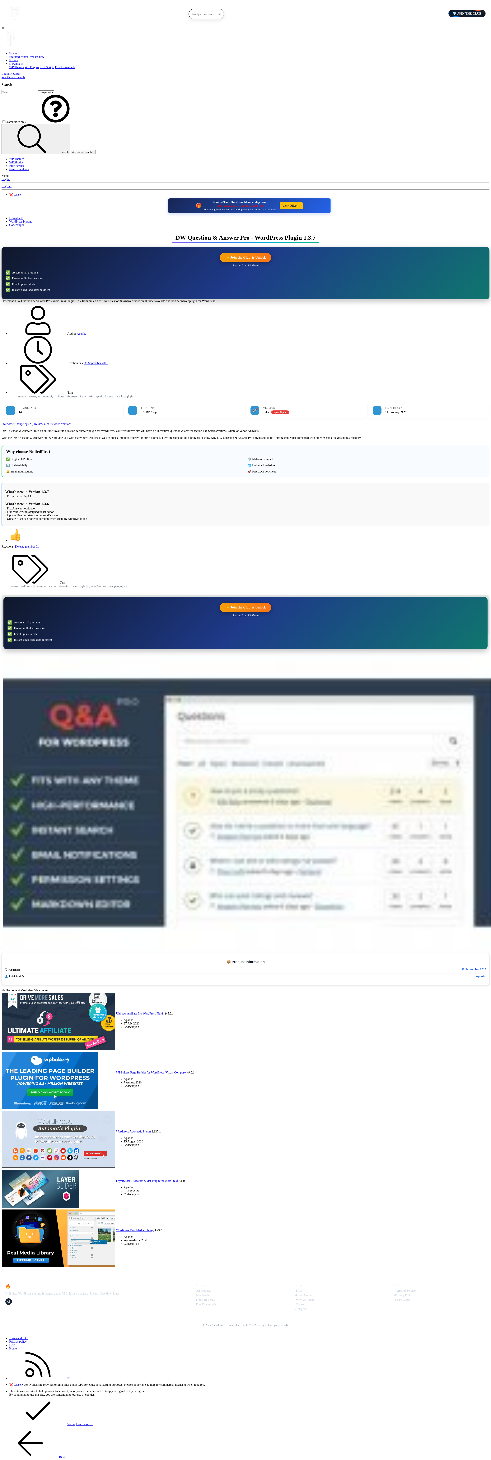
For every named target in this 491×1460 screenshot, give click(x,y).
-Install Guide (303, 1295)
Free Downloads (65, 67)
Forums (13, 60)
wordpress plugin (125, 396)
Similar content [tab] (11, 990)
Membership (203, 1295)
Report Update (280, 412)
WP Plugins (32, 67)
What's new (37, 56)
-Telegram (301, 1309)
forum (83, 396)
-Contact (300, 1304)
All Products (203, 1290)
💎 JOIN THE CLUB (467, 13)
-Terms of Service (405, 1290)
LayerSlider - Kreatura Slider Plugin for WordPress (147, 1180)
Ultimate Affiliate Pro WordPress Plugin (140, 1013)
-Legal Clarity (402, 1299)
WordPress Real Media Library (135, 1230)
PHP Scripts (47, 67)
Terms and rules (18, 1338)
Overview (8, 424)
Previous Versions (60, 424)
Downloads (16, 63)
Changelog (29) (23, 424)
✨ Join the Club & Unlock (245, 257)
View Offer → (291, 205)
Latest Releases (205, 1299)
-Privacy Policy (403, 1295)
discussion (72, 396)
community (48, 396)
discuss (60, 396)
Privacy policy (18, 1341)
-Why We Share (304, 1299)
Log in (6, 179)
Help (12, 1345)
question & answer (105, 396)
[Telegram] (8, 1301)
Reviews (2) (41, 424)
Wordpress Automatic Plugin (133, 1131)
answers (22, 396)
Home (13, 53)
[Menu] (3, 28)
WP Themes (16, 67)
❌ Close (15, 194)
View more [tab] (41, 990)
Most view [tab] (27, 990)
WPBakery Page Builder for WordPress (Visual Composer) (152, 1072)
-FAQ (298, 1290)
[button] (55, 122)
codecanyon (34, 396)
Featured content (19, 56)
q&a (91, 396)
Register (7, 186)
